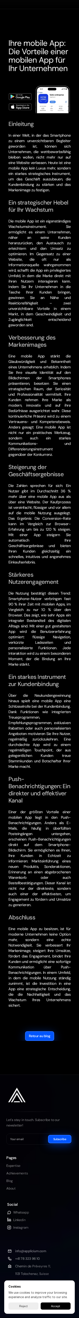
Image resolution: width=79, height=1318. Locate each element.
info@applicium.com (30, 1251)
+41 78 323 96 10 (27, 1258)
